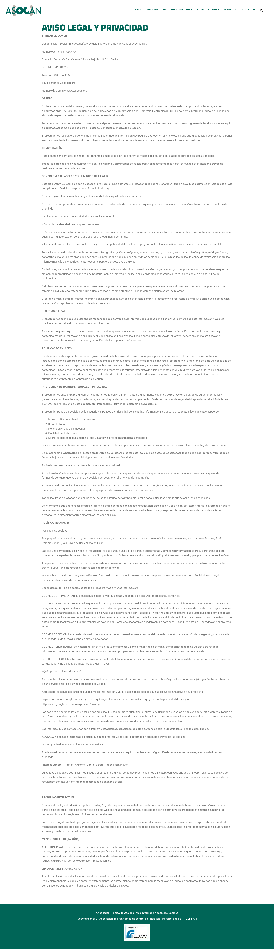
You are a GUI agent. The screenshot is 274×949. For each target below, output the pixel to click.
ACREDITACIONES (208, 9)
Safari (99, 764)
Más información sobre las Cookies (157, 912)
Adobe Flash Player (116, 764)
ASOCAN (152, 9)
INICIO (138, 9)
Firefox (68, 764)
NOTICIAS (230, 9)
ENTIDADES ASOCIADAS (177, 9)
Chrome (80, 764)
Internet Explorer (52, 764)
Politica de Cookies (122, 912)
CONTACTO (248, 9)
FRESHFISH (190, 918)
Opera (90, 764)
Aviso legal (102, 912)
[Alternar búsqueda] (261, 10)
